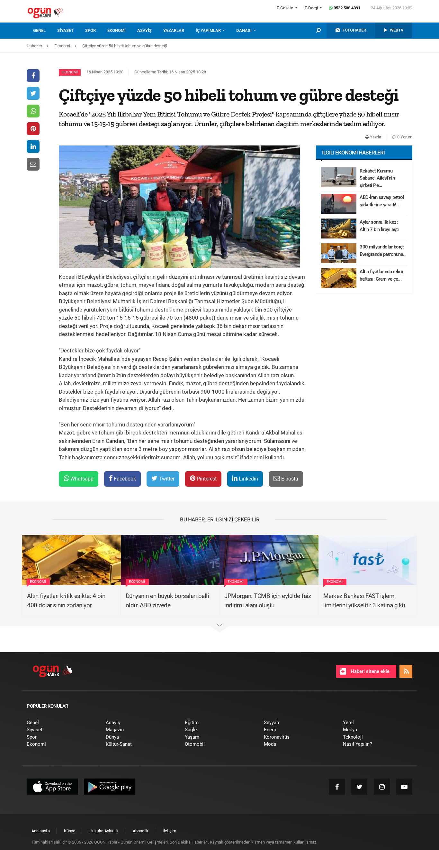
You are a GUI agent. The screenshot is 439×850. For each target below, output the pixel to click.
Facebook (124, 479)
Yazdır (375, 137)
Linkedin (247, 479)
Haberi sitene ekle (369, 671)
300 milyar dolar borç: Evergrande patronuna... (383, 250)
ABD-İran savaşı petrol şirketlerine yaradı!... (382, 201)
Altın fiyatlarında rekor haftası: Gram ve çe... (381, 275)
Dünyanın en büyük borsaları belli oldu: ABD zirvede (167, 600)
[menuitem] (45, 31)
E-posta (289, 479)
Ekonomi (70, 72)
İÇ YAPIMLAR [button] (209, 30)
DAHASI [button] (244, 30)
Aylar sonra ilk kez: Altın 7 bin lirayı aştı (379, 225)
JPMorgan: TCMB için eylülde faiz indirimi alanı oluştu (267, 600)
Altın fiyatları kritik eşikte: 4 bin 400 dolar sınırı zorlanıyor (66, 600)
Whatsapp (81, 479)
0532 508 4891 (346, 7)
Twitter (166, 479)
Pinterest (206, 479)
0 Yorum (404, 137)
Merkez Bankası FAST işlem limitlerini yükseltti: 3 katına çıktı (364, 600)
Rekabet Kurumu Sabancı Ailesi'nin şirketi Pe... (377, 178)
